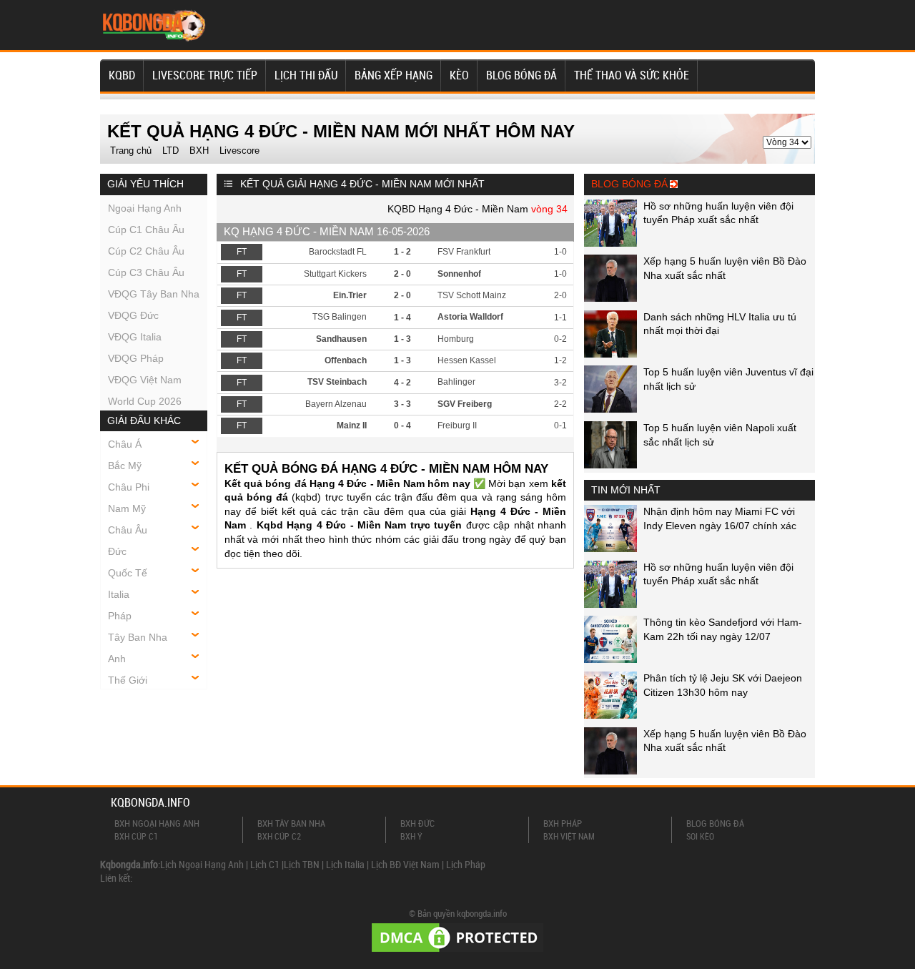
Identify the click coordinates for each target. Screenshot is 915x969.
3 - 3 (402, 404)
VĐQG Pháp (136, 358)
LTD (170, 150)
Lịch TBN (302, 864)
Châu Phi (128, 487)
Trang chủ (131, 150)
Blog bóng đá (521, 75)
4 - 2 (402, 383)
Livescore (239, 150)
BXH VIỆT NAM (569, 836)
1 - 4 (402, 318)
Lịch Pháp (465, 864)
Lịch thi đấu (305, 75)
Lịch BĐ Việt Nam (405, 864)
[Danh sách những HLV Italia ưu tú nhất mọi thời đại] (610, 354)
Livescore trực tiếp (204, 75)
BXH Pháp (562, 823)
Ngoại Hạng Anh (145, 208)
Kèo (459, 75)
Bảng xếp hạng (393, 75)
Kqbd (122, 75)
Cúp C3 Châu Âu (146, 272)
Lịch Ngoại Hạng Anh (202, 864)
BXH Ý (411, 836)
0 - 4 (402, 425)
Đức (117, 551)
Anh (117, 658)
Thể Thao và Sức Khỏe (631, 75)
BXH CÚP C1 (136, 836)
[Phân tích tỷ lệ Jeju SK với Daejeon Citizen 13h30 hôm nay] (610, 715)
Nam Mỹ (127, 508)
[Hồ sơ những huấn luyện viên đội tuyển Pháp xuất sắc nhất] (610, 243)
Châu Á (125, 444)
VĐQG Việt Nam (145, 379)
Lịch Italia (345, 864)
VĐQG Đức (133, 315)
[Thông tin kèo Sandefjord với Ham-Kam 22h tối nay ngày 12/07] (610, 659)
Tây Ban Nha (137, 637)
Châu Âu (127, 530)
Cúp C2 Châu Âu (146, 251)
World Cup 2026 (145, 401)
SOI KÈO (700, 836)
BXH (199, 150)
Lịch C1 (265, 864)
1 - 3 (402, 339)
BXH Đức (417, 823)
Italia (118, 594)
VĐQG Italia (135, 337)
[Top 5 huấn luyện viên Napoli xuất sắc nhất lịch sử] (610, 465)
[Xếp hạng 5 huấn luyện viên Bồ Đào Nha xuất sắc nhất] (610, 298)
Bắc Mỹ (125, 465)
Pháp (120, 615)
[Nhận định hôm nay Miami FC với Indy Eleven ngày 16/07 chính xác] (610, 548)
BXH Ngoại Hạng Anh (156, 823)
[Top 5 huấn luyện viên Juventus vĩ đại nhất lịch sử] (610, 409)
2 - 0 (402, 274)
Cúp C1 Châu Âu (146, 229)
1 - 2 (402, 252)
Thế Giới (127, 680)
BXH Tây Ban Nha (291, 823)
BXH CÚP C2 (279, 836)
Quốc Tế (127, 573)
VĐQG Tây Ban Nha (153, 294)
